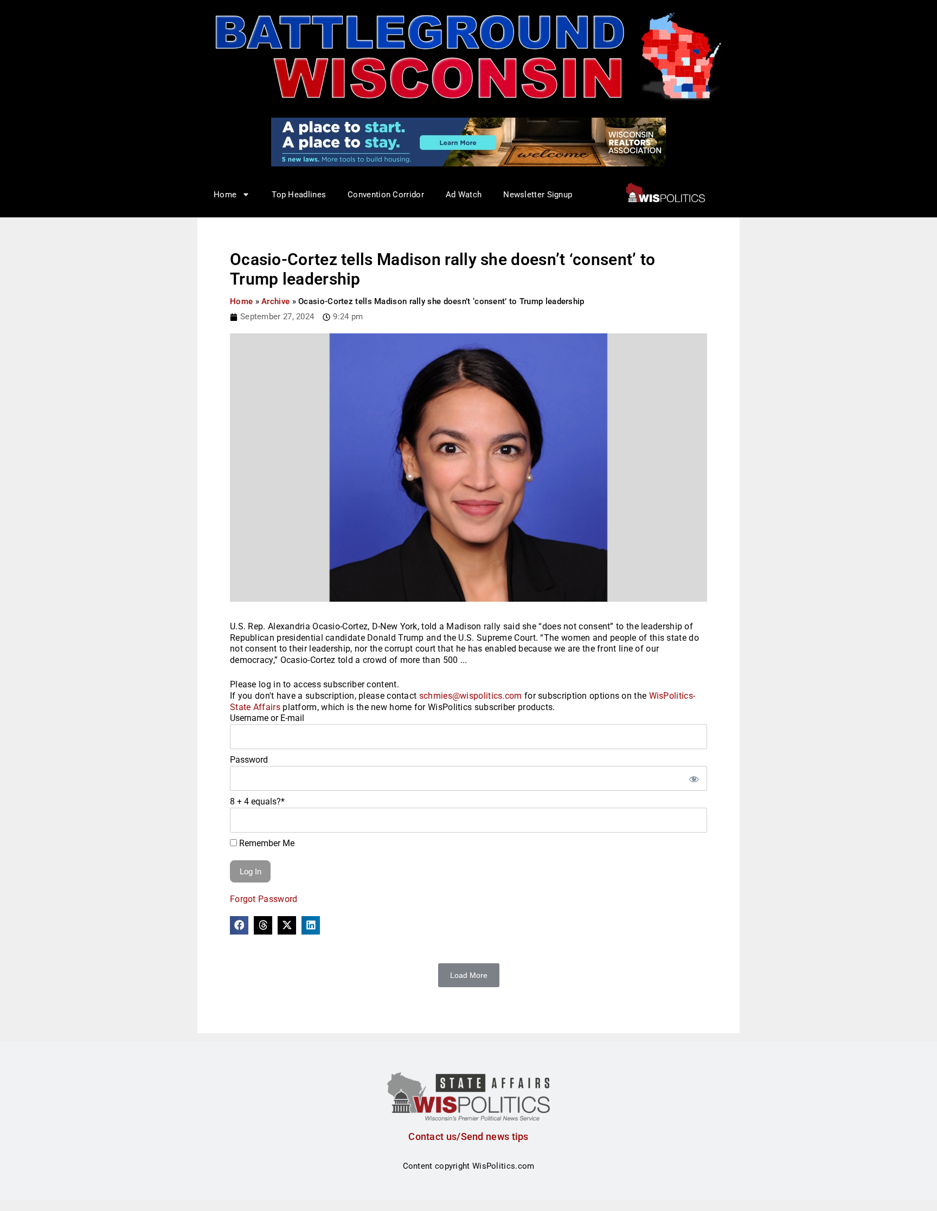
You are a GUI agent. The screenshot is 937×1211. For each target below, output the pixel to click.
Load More (468, 975)
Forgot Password (264, 899)
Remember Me (265, 843)
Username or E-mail (267, 718)
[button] (239, 925)
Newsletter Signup (537, 194)
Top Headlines (299, 194)
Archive (275, 301)
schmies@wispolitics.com (470, 696)
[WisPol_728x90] (468, 141)
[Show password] (693, 778)
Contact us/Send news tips (468, 1136)
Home (241, 301)
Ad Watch (464, 194)
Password (249, 760)
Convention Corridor (386, 194)
